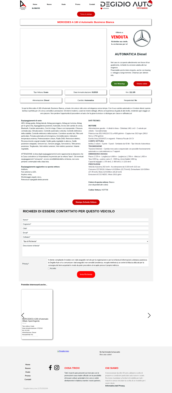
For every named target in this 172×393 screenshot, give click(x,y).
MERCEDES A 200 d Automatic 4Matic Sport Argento (35, 320)
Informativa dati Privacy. (115, 386)
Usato (64, 4)
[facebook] (50, 368)
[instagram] (57, 368)
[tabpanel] (108, 8)
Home (35, 4)
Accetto (53, 268)
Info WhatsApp (119, 84)
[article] (37, 314)
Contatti (92, 4)
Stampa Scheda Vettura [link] (86, 202)
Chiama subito (142, 84)
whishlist (106, 8)
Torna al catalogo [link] (86, 14)
